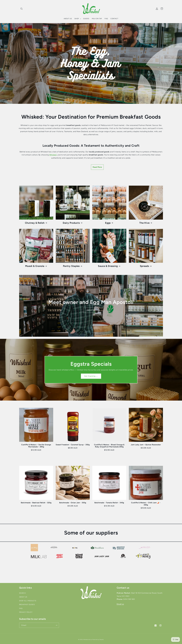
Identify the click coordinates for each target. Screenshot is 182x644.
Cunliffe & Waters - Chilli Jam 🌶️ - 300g (146, 504)
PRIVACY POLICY (25, 612)
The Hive (144, 222)
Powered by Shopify (98, 639)
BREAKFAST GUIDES (27, 604)
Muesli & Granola (34, 266)
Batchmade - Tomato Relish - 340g (109, 503)
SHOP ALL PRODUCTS (27, 601)
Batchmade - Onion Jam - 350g (72, 503)
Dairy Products (71, 222)
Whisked (52, 155)
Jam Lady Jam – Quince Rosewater (146, 445)
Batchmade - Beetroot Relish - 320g (36, 503)
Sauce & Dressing (108, 266)
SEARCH (22, 593)
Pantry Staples (71, 266)
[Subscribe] (56, 625)
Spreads (144, 266)
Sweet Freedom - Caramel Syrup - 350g (73, 445)
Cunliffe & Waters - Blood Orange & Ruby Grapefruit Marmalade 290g (109, 446)
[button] (21, 8)
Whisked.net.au (87, 639)
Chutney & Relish (35, 222)
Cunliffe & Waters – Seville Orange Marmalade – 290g (36, 446)
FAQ (20, 608)
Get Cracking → (91, 376)
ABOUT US (91, 310)
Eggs (108, 222)
